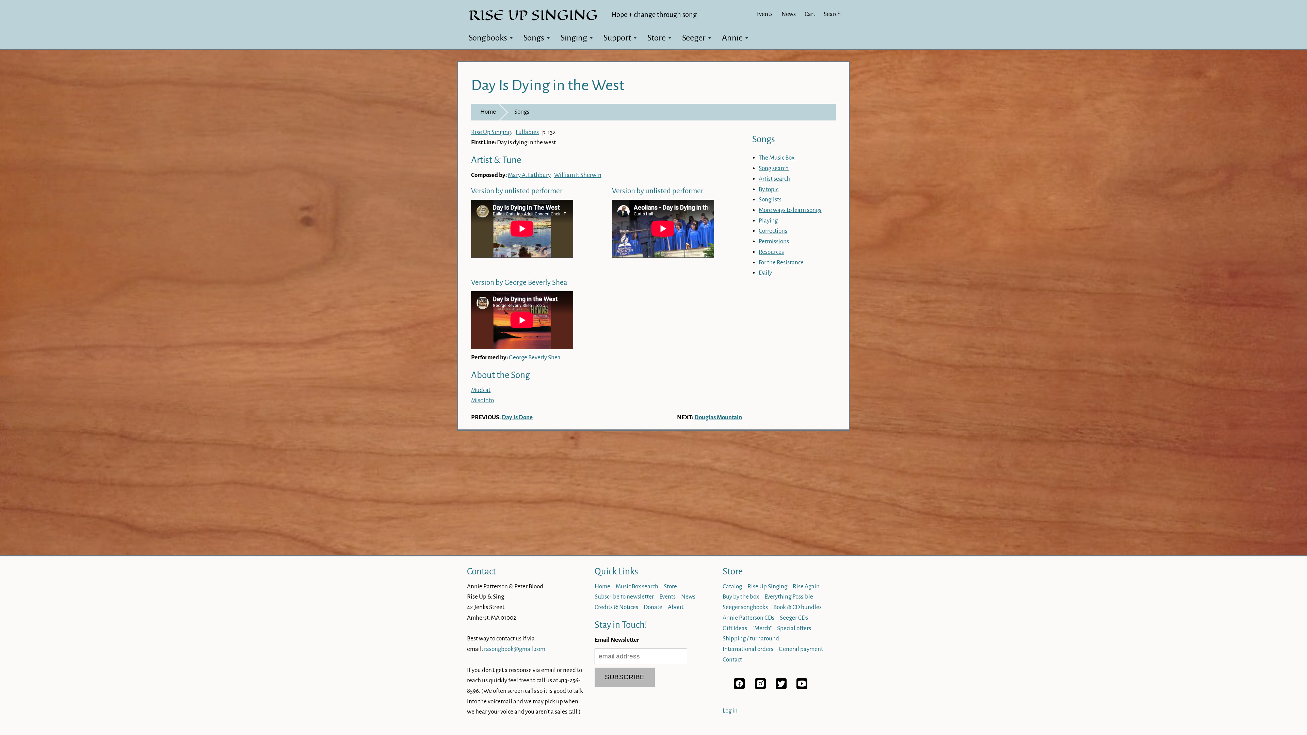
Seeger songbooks (745, 607)
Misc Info (482, 400)
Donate (653, 607)
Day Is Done (517, 417)
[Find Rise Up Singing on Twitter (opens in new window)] (781, 687)
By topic (768, 189)
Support (617, 37)
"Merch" (762, 628)
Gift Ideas (735, 628)
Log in (730, 710)
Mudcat (480, 390)
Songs (533, 37)
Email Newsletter (617, 640)
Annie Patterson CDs (748, 618)
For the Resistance (781, 262)
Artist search (774, 179)
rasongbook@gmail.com (514, 649)
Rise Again (806, 586)
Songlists (770, 199)
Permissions (774, 241)
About (675, 607)
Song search (774, 168)
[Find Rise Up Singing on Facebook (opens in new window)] (739, 687)
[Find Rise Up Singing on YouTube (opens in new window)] (802, 687)
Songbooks (488, 37)
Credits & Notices (616, 607)
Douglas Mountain (718, 417)
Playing (768, 220)
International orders (748, 649)
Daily (765, 273)
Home (488, 112)
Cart (810, 14)
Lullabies (527, 132)
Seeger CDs (794, 618)
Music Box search (637, 586)
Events (764, 14)
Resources (771, 252)
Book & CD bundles (797, 607)
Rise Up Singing (491, 132)
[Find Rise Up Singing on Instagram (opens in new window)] (760, 687)
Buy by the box (741, 596)
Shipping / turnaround (751, 638)
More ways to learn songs (790, 210)
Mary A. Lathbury (529, 175)
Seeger (694, 37)
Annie (732, 37)
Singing (574, 37)
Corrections (773, 231)
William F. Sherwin (577, 175)
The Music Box (776, 157)
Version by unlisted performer (516, 191)
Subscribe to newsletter (624, 596)
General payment (801, 649)
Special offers (794, 628)
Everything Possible (788, 596)
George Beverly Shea (535, 357)
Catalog (732, 586)
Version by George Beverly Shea (519, 283)
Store (656, 37)
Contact (481, 571)
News (788, 14)
